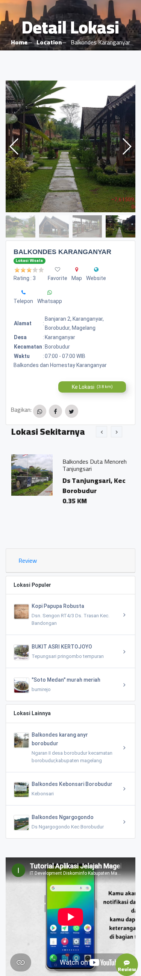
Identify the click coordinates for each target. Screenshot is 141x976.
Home (19, 42)
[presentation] (101, 431)
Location (49, 42)
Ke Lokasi (92, 387)
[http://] (96, 269)
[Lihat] (70, 146)
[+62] (23, 292)
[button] (126, 146)
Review (27, 560)
